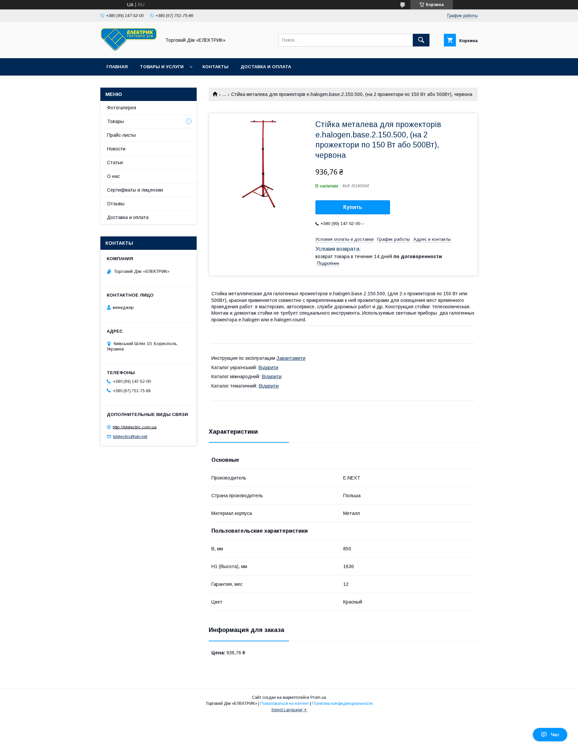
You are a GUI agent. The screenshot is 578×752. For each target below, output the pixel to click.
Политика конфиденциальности (342, 703)
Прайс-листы (121, 135)
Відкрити (268, 367)
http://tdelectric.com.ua (135, 426)
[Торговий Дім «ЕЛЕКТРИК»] (128, 49)
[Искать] (421, 40)
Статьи (115, 162)
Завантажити (291, 358)
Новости (116, 148)
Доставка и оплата (265, 66)
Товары (115, 121)
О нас (113, 176)
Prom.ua (318, 697)
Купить (352, 207)
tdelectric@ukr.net (130, 436)
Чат (555, 734)
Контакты (215, 66)
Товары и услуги (162, 66)
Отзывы (115, 203)
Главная (117, 66)
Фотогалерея (121, 107)
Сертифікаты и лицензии (135, 190)
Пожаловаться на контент (284, 703)
